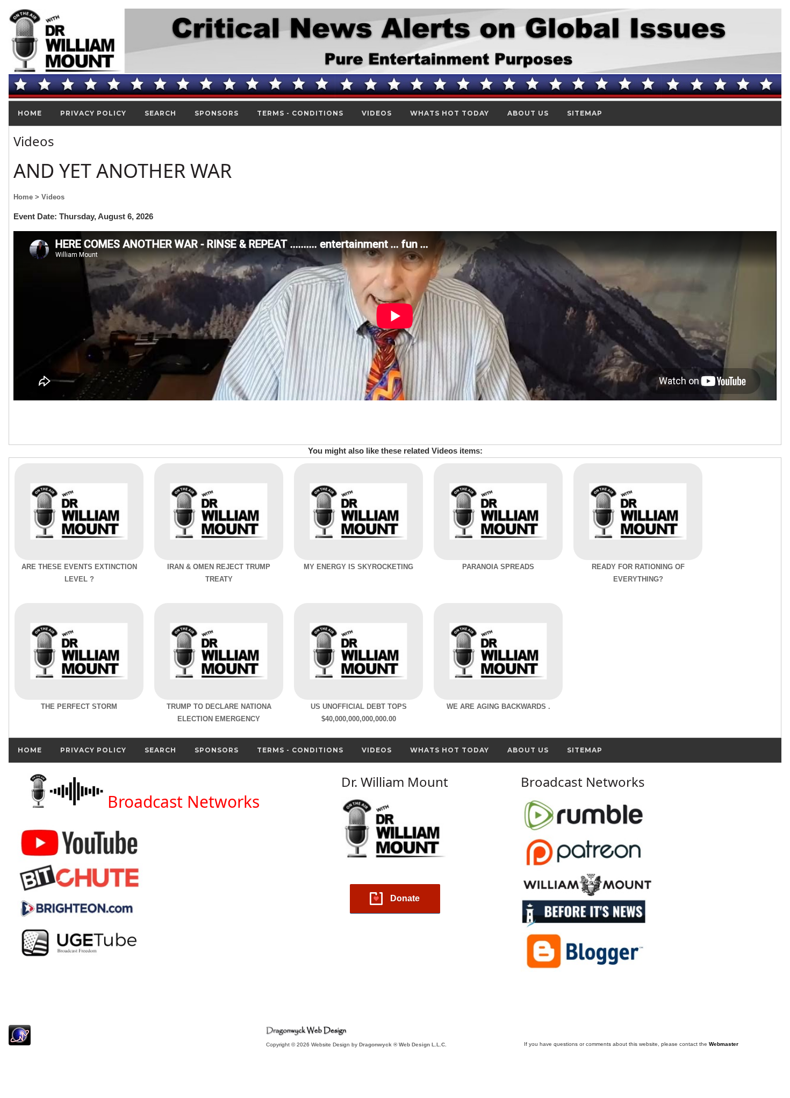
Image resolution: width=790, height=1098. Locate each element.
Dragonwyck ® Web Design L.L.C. (403, 1044)
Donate (405, 898)
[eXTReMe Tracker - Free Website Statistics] (20, 1039)
